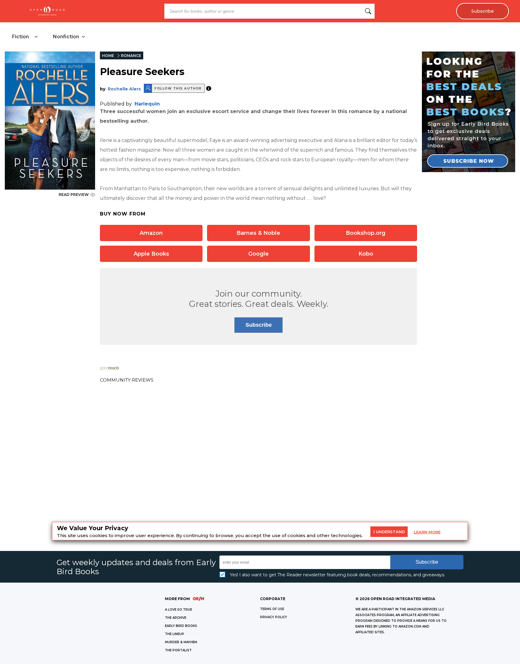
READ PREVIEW (74, 194)
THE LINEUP (174, 634)
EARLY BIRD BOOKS (181, 626)
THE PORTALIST (178, 650)
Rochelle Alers (124, 89)
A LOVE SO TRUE (178, 610)
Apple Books (151, 253)
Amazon (151, 233)
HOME (108, 55)
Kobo (365, 253)
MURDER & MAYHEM (181, 642)
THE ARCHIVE (175, 618)
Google (258, 253)
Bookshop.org (365, 233)
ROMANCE (131, 55)
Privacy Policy (273, 617)
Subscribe (482, 11)
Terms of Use (272, 609)
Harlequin (147, 104)
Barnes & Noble (258, 233)
